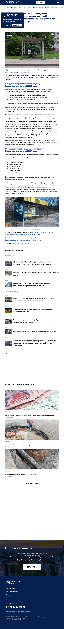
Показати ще (32, 483)
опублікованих (27, 115)
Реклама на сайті (11, 588)
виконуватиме (9, 142)
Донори (8, 595)
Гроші (47, 8)
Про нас (61, 8)
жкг (58, 246)
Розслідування (27, 8)
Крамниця (54, 8)
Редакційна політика (12, 591)
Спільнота (40, 2)
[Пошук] (33, 2)
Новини (7, 8)
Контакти (9, 598)
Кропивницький (16, 8)
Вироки (41, 8)
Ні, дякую (8, 25)
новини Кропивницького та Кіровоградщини (35, 617)
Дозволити (17, 25)
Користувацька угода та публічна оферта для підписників (18, 611)
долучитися (32, 567)
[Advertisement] (32, 369)
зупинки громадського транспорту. (19, 72)
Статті (35, 8)
